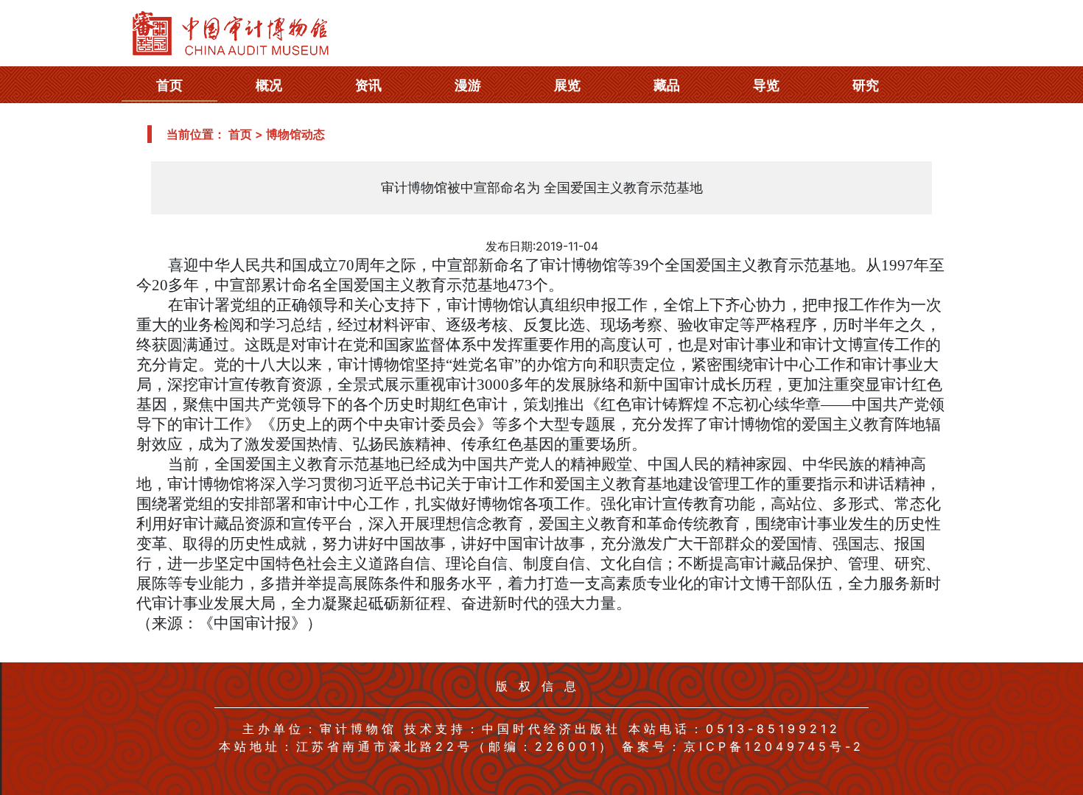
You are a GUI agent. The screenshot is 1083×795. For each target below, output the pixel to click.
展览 (567, 85)
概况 (269, 85)
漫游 (468, 85)
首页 (169, 85)
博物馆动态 (295, 134)
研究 (865, 85)
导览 (766, 85)
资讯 (368, 85)
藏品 (666, 85)
